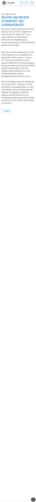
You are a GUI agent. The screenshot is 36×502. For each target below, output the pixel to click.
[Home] (8, 2)
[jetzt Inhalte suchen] (22, 3)
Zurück (7, 111)
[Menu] (32, 2)
